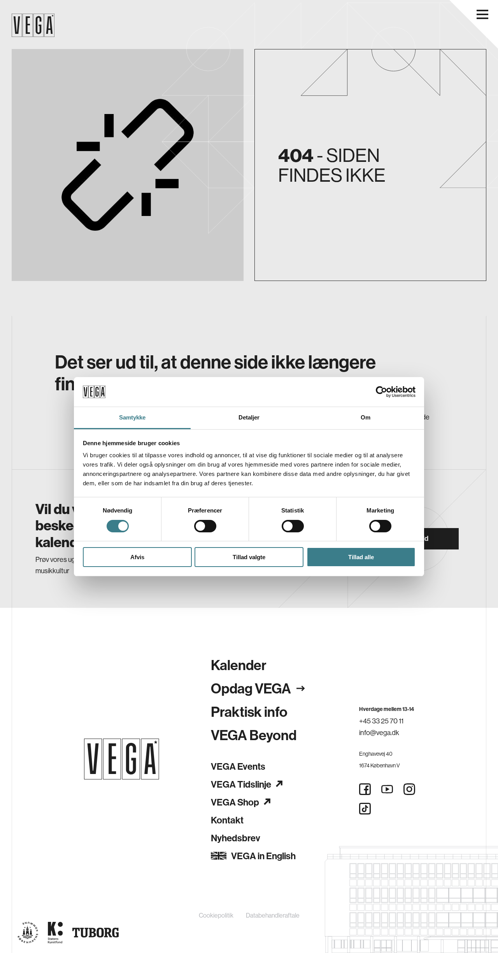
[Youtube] (387, 789)
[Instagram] (409, 789)
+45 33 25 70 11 (381, 720)
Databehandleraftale (273, 915)
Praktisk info (249, 711)
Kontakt (227, 820)
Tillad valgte (249, 557)
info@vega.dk (379, 732)
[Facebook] (365, 789)
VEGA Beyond (253, 735)
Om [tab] (365, 417)
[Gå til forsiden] (121, 759)
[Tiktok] (365, 808)
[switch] (205, 526)
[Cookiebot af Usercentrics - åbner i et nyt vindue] (381, 392)
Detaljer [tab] (249, 417)
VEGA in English (263, 856)
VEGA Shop (235, 802)
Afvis (137, 557)
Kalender (239, 665)
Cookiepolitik (216, 915)
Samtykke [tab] (132, 417)
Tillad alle (361, 557)
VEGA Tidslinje (241, 784)
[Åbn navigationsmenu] (482, 14)
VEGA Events (238, 766)
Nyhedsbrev (235, 838)
